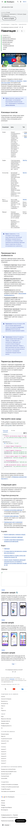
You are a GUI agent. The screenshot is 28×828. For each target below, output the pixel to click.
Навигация (7, 548)
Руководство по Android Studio (8, 769)
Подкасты (3, 710)
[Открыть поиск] (18, 2)
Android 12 (3, 761)
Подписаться (20, 821)
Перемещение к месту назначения (13, 522)
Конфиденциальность (6, 725)
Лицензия (15, 815)
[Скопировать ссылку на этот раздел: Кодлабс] (8, 531)
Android (3, 696)
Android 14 (3, 756)
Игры (2, 716)
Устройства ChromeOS (6, 738)
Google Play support (5, 789)
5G (2, 728)
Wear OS (3, 736)
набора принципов (10, 105)
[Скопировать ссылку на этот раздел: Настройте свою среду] (22, 419)
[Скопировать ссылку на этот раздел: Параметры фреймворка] (23, 362)
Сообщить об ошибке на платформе (9, 784)
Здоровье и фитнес (5, 721)
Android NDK (4, 778)
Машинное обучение (6, 718)
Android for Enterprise (6, 699)
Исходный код (4, 703)
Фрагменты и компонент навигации (13, 537)
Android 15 (3, 754)
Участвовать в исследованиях (8, 791)
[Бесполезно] (22, 27)
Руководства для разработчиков (8, 771)
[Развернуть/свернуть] (10, 35)
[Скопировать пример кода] (26, 433)
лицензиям (12, 679)
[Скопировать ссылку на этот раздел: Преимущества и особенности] (14, 255)
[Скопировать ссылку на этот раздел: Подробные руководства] (19, 495)
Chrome (3, 803)
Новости (3, 705)
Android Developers (5, 24)
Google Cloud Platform (6, 807)
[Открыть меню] (2, 1)
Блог (2, 708)
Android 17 (3, 749)
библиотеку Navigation (16, 81)
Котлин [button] (13, 430)
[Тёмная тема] (24, 433)
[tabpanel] (14, 451)
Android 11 (3, 763)
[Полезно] (20, 27)
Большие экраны (5, 734)
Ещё (14, 664)
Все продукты (4, 809)
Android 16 (3, 751)
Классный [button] (5, 430)
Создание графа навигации (11, 516)
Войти (24, 1)
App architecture (7, 7)
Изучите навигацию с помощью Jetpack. (14, 534)
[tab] (5, 430)
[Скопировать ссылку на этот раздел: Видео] (7, 546)
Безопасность (4, 701)
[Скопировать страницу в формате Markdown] (22, 31)
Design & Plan (14, 24)
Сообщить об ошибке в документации (10, 786)
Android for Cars (5, 741)
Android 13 (3, 758)
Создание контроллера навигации (13, 510)
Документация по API (6, 773)
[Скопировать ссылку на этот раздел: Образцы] (9, 569)
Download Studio (5, 776)
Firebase (3, 805)
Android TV (3, 743)
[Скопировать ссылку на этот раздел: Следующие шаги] (17, 485)
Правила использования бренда (10, 817)
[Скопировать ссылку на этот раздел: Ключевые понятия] (18, 112)
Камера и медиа (5, 723)
